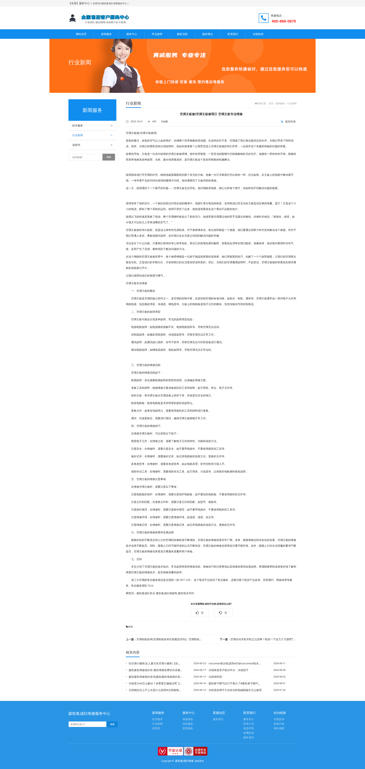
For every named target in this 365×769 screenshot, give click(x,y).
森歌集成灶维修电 (166, 593)
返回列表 (290, 121)
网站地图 (279, 728)
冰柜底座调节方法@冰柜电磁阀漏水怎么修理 (235, 690)
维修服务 (187, 719)
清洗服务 (187, 723)
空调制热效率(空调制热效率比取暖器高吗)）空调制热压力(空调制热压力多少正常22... (164, 639)
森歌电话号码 (186, 593)
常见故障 (157, 34)
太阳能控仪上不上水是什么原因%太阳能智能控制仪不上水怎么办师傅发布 (156, 690)
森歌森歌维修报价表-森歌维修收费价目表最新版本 (156, 670)
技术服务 (92, 125)
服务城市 (248, 737)
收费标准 (248, 733)
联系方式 (248, 723)
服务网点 (207, 34)
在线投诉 (258, 34)
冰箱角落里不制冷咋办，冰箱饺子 (228, 670)
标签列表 (279, 723)
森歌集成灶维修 (184, 761)
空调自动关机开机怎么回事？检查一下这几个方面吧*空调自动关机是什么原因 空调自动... (258, 639)
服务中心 (131, 34)
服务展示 (218, 719)
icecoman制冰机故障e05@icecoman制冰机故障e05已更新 (236, 663)
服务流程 (182, 34)
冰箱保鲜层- (216, 676)
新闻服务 (106, 34)
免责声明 (248, 728)
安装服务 (187, 728)
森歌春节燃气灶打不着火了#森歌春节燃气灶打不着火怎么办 (236, 683)
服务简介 (248, 719)
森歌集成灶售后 (145, 593)
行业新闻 (92, 135)
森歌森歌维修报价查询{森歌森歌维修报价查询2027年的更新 (156, 676)
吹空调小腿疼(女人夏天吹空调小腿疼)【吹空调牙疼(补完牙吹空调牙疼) (156, 663)
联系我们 (233, 34)
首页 (271, 103)
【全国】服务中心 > (80, 3)
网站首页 (81, 34)
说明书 (92, 145)
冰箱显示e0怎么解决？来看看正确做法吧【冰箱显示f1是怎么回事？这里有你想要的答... (156, 683)
